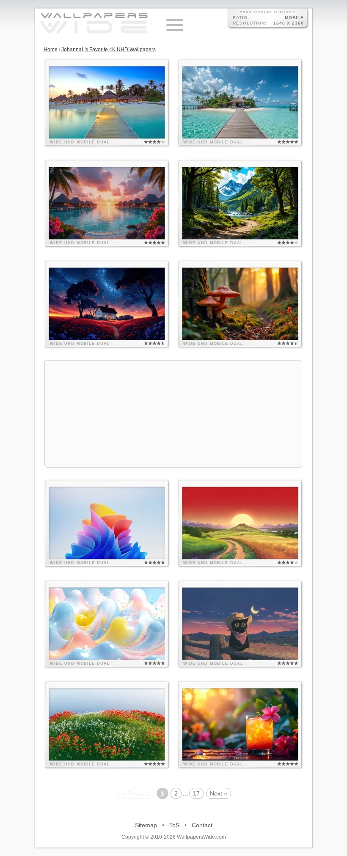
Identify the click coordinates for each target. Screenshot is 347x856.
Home (51, 49)
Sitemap (146, 825)
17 (196, 793)
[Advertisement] (173, 414)
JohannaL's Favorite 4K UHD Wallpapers (108, 49)
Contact (202, 825)
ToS (174, 825)
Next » (218, 793)
